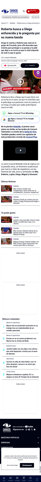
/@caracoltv (12, 65)
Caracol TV (4, 23)
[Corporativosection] (38, 448)
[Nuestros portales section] (38, 438)
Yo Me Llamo (10, 371)
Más (37, 480)
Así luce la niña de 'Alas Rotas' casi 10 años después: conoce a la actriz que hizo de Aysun (21, 364)
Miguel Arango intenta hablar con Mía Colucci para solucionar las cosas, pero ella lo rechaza (26, 243)
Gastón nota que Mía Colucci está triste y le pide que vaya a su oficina (26, 222)
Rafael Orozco (11, 346)
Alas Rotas (10, 359)
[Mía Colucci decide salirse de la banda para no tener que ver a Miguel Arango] (6, 230)
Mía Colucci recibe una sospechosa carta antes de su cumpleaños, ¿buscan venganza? (26, 190)
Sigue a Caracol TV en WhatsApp (21, 113)
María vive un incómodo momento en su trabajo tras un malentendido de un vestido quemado (22, 328)
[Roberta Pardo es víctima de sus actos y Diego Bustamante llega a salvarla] (6, 199)
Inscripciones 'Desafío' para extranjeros (16, 17)
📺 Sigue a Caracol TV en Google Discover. (21, 120)
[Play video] (20, 81)
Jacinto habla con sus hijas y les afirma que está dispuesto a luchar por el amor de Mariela (22, 351)
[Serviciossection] (38, 443)
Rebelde (12, 23)
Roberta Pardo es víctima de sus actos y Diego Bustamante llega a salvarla (26, 201)
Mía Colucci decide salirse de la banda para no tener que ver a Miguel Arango (25, 232)
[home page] (10, 11)
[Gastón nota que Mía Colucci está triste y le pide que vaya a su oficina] (6, 220)
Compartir (32, 65)
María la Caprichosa (13, 322)
